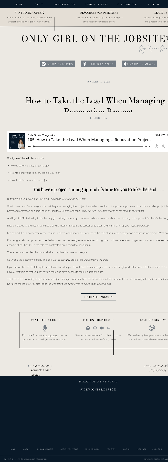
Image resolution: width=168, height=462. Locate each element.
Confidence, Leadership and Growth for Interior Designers (86, 371)
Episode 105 (98, 118)
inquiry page (51, 335)
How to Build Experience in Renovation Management (78, 363)
